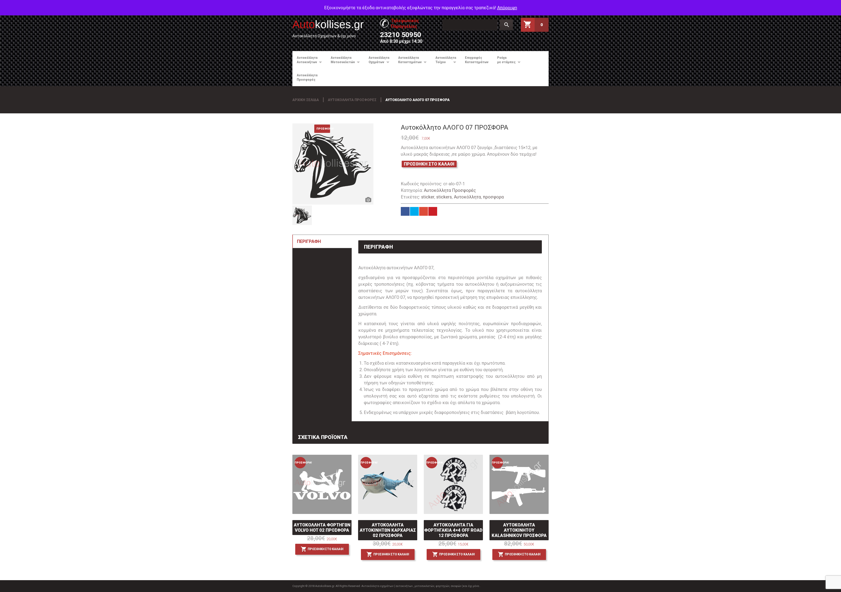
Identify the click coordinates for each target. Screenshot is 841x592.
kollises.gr (328, 24)
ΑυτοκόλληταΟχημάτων (376, 60)
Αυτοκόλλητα (467, 197)
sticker (427, 197)
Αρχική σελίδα (305, 100)
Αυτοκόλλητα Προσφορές (352, 100)
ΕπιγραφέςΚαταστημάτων (476, 60)
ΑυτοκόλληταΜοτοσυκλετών (340, 60)
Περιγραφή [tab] (309, 241)
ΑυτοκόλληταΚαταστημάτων (408, 60)
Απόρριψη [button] (507, 7)
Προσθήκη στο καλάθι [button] (325, 549)
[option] (332, 164)
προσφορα (493, 197)
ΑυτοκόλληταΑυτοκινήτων (305, 60)
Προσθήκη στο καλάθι (429, 164)
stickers (444, 197)
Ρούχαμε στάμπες (504, 60)
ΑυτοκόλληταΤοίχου (443, 60)
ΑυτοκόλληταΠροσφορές (307, 77)
